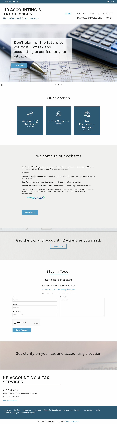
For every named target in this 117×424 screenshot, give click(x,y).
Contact (108, 13)
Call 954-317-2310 (12, 2)
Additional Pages (12, 413)
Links (98, 410)
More (108, 18)
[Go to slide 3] (61, 85)
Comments (63, 297)
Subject (15, 304)
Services (79, 13)
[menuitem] (68, 13)
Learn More (30, 212)
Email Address (17, 311)
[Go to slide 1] (56, 85)
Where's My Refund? (72, 410)
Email (112, 2)
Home (68, 13)
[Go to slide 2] (58, 85)
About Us (94, 13)
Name (14, 297)
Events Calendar (28, 413)
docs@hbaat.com (68, 289)
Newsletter (88, 410)
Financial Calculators (89, 18)
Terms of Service (72, 421)
